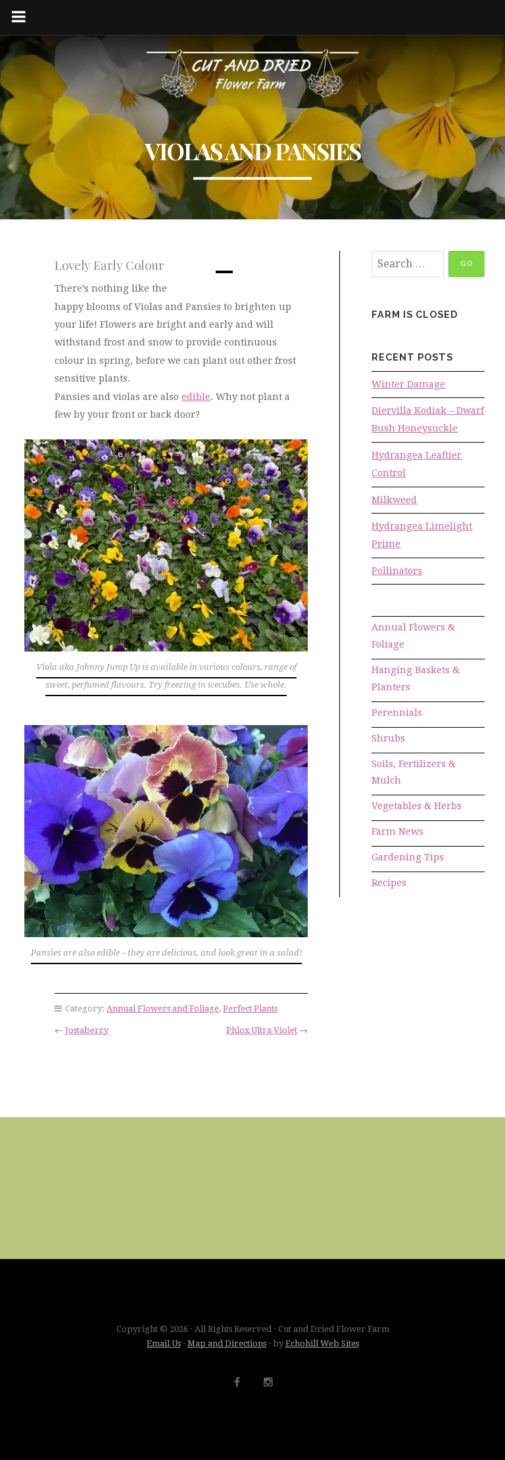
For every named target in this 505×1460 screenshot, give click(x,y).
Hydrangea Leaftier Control (417, 464)
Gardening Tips (408, 857)
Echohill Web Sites (322, 1343)
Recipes (389, 882)
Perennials (397, 712)
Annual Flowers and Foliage (163, 1008)
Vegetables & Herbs (417, 806)
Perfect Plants (250, 1008)
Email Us (164, 1343)
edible (195, 396)
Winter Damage (408, 384)
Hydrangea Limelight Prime (422, 535)
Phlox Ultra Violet (261, 1030)
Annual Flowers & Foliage (413, 636)
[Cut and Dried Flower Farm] (252, 74)
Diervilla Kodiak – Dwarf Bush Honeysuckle (428, 419)
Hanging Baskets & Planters (416, 678)
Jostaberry (86, 1030)
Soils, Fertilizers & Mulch (414, 772)
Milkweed (394, 500)
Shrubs (388, 738)
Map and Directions (226, 1343)
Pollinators (397, 570)
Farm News (397, 831)
